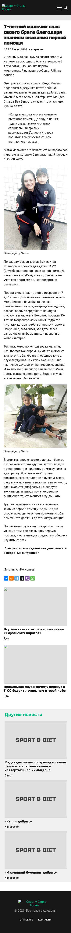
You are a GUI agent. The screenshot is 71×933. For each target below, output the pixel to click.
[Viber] (27, 578)
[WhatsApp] (32, 578)
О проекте (26, 919)
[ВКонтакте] (6, 578)
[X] (22, 578)
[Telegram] (16, 578)
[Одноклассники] (11, 578)
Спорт (9, 775)
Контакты (44, 919)
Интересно (36, 49)
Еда (6, 638)
